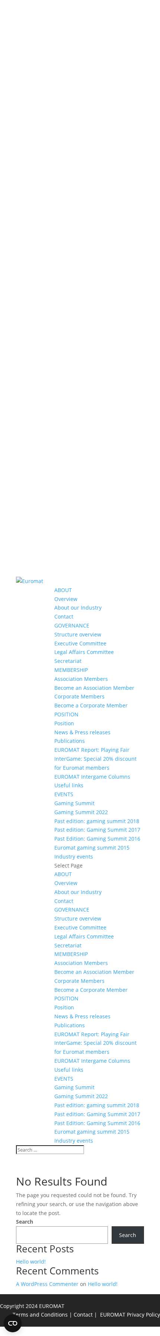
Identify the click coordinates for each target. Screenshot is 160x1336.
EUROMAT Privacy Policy (130, 1314)
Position (64, 723)
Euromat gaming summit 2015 (91, 847)
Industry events (73, 856)
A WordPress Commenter (47, 1283)
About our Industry (78, 607)
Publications (69, 740)
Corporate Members (79, 696)
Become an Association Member (94, 687)
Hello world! (31, 1261)
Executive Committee (80, 643)
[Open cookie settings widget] (13, 1323)
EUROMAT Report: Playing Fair (91, 749)
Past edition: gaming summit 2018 (96, 821)
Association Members (81, 678)
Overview (65, 598)
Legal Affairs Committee (84, 651)
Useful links (68, 785)
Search (24, 1221)
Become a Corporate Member (91, 705)
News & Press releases (82, 732)
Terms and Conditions (40, 1314)
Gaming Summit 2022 (81, 812)
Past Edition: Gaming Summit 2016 (97, 838)
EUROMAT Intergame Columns (92, 776)
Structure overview (77, 634)
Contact (63, 616)
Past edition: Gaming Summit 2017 (97, 829)
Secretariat (67, 660)
